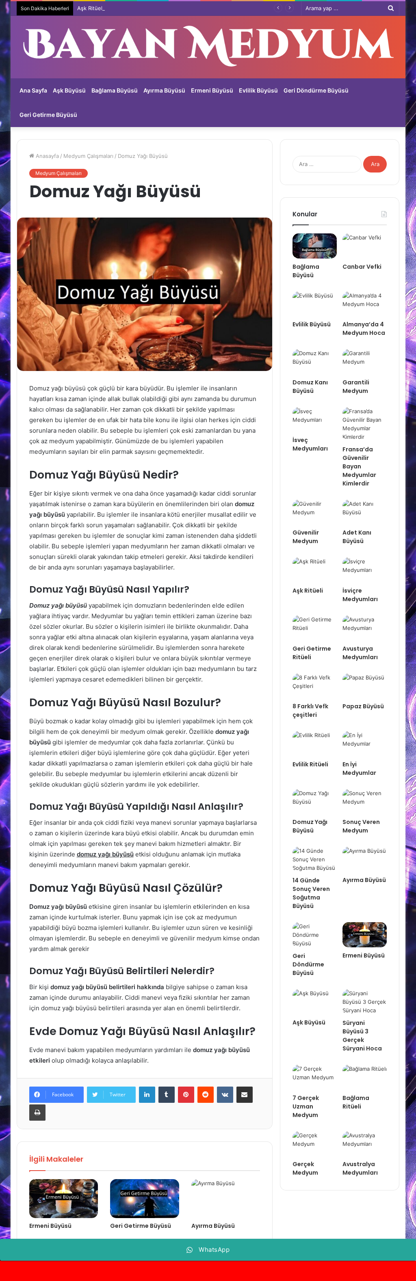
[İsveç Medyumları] (314, 419)
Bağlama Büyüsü (114, 90)
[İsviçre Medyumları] (364, 569)
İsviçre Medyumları (360, 595)
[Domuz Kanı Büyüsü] (314, 361)
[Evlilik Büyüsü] (314, 304)
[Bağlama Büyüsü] (314, 246)
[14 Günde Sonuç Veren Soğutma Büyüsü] (314, 859)
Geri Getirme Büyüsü (48, 114)
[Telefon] (208, 1271)
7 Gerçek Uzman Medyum (305, 1106)
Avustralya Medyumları (360, 1168)
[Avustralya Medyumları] (364, 1143)
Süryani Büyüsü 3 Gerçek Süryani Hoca (362, 1035)
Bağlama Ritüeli (355, 1102)
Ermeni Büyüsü (212, 90)
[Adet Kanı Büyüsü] (364, 512)
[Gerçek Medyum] (314, 1143)
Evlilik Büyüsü (258, 90)
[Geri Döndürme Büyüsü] (314, 935)
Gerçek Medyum (305, 1168)
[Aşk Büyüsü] (314, 1001)
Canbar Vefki (361, 267)
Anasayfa (46, 156)
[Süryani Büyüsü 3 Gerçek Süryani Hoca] (364, 1002)
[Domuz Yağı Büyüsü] (314, 801)
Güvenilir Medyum (305, 536)
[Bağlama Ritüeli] (364, 1077)
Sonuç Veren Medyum (361, 826)
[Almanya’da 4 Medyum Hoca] (364, 304)
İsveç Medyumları (310, 444)
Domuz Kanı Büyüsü (310, 386)
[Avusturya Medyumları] (364, 627)
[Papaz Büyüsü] (364, 686)
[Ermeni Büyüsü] (63, 1198)
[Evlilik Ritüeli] (314, 743)
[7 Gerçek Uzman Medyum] (314, 1077)
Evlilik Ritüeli (310, 764)
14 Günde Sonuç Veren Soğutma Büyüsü (311, 893)
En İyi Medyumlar (359, 768)
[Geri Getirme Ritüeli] (314, 627)
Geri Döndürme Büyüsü (316, 90)
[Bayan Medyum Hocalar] (208, 47)
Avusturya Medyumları (360, 653)
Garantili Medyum (355, 386)
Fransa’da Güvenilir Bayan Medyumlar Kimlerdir (359, 466)
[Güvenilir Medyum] (314, 512)
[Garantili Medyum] (364, 361)
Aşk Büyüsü (69, 90)
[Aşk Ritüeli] (314, 569)
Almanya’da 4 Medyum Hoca (363, 328)
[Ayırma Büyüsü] (225, 1198)
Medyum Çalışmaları (88, 156)
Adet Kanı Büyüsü (356, 536)
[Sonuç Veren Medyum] (364, 801)
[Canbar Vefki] (364, 246)
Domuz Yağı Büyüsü (309, 826)
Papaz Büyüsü (363, 706)
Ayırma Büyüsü (164, 90)
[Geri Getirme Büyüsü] (144, 1198)
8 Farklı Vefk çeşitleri (310, 710)
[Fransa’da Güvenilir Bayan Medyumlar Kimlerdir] (364, 424)
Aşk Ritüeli (90, 8)
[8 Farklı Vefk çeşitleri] (314, 686)
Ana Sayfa (33, 90)
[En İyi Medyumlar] (364, 743)
